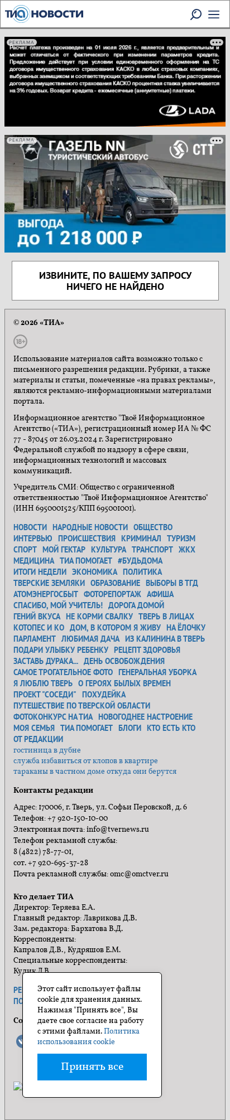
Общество (152, 527)
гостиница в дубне (47, 750)
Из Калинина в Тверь (165, 639)
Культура (108, 550)
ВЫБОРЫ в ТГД (172, 583)
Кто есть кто (171, 728)
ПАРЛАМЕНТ (34, 639)
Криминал (141, 539)
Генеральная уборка (157, 672)
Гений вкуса (36, 617)
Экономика (94, 572)
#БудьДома (140, 561)
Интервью (32, 539)
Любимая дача (90, 639)
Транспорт (152, 550)
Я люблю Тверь (43, 683)
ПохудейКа (104, 695)
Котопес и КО (38, 628)
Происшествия (87, 539)
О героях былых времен (124, 683)
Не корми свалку (99, 617)
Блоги (129, 728)
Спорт (25, 550)
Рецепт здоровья (147, 650)
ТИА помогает (86, 561)
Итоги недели (39, 572)
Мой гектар (63, 550)
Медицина (33, 561)
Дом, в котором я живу (115, 628)
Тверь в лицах (166, 617)
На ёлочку (185, 628)
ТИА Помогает (86, 728)
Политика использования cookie (88, 1037)
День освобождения (124, 661)
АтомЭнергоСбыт (45, 594)
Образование (115, 583)
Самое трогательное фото (63, 672)
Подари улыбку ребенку (60, 650)
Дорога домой (136, 605)
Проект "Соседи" (44, 695)
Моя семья (34, 728)
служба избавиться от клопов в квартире (85, 761)
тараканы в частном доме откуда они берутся (94, 772)
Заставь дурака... (45, 661)
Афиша (160, 594)
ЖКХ (187, 550)
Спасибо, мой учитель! (58, 605)
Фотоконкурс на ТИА (53, 717)
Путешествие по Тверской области (81, 706)
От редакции (38, 739)
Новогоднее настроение (145, 717)
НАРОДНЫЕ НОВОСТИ (90, 527)
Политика (142, 572)
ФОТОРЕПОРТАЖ (112, 594)
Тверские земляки (49, 583)
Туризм (181, 539)
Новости (30, 527)
